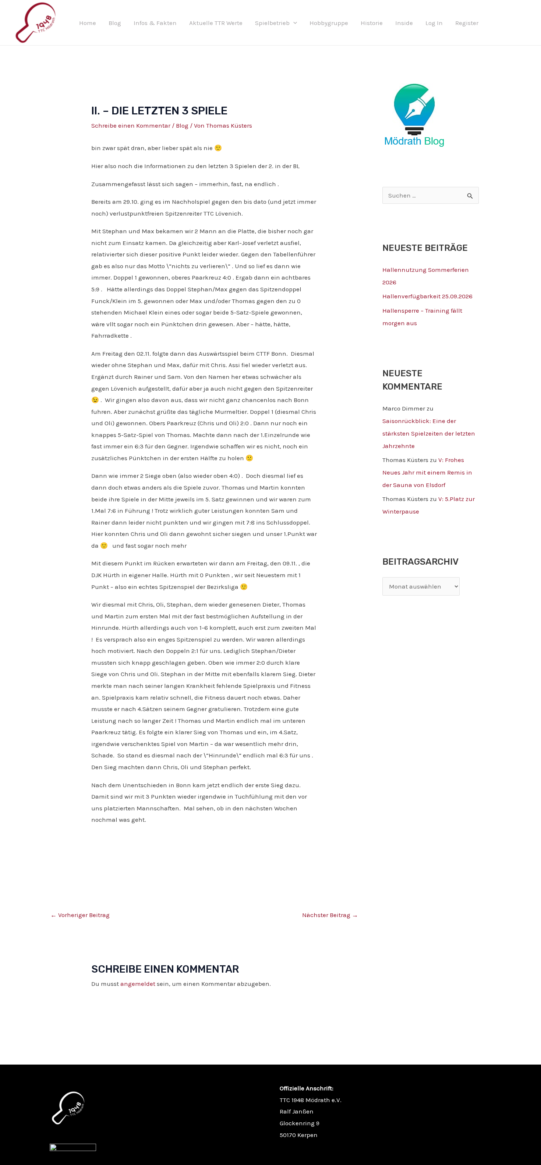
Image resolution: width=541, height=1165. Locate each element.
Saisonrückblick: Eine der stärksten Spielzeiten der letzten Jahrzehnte (428, 433)
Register (466, 22)
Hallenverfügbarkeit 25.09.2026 (427, 296)
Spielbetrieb (272, 22)
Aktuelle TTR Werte (216, 22)
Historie (372, 22)
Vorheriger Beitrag (80, 915)
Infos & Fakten (155, 22)
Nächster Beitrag (330, 915)
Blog (115, 22)
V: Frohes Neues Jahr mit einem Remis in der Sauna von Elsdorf (427, 472)
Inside (404, 22)
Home (87, 22)
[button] (293, 22)
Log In (434, 22)
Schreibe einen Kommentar (130, 125)
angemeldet (137, 983)
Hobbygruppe (329, 22)
